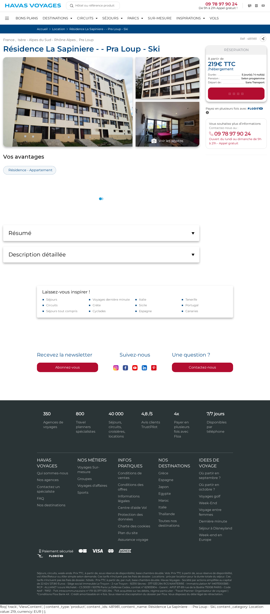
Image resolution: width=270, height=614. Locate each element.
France (9, 40)
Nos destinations (51, 505)
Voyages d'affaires (92, 486)
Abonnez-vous (67, 367)
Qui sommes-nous (52, 473)
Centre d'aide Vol (132, 508)
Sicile (143, 305)
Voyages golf (209, 496)
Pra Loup (86, 40)
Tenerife (191, 299)
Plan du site (128, 533)
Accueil (43, 29)
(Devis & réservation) (236, 93)
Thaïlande (166, 514)
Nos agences (48, 480)
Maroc (163, 501)
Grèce (163, 473)
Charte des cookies (134, 526)
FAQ (40, 498)
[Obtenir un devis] (256, 5)
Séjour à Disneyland (215, 528)
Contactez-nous (202, 367)
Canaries (191, 311)
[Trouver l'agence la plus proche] (249, 5)
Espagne (145, 311)
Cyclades (99, 311)
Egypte (164, 494)
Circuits (52, 305)
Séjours (51, 299)
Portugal (191, 305)
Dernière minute (213, 521)
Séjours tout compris (61, 311)
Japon (163, 487)
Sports (82, 493)
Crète (97, 305)
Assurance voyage (133, 540)
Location (59, 29)
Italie (142, 299)
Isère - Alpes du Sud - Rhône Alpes (47, 40)
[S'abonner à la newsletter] (263, 5)
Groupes (84, 479)
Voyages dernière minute (111, 299)
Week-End (208, 503)
